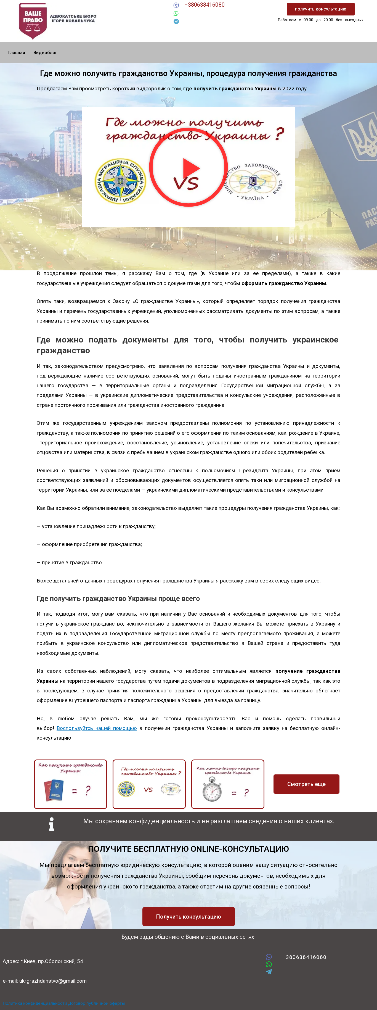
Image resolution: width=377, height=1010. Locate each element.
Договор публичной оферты (96, 1003)
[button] (321, 9)
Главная (16, 52)
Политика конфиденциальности (35, 1003)
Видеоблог (45, 52)
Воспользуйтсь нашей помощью (97, 728)
